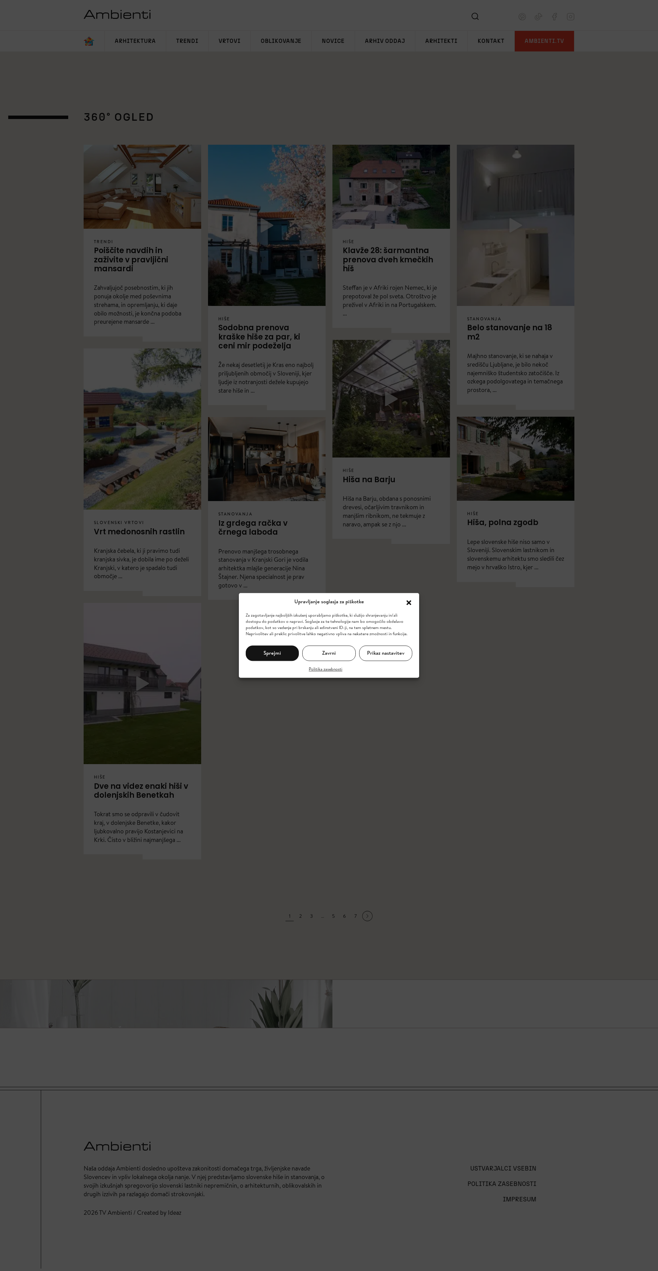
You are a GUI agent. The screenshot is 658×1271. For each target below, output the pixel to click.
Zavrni (329, 652)
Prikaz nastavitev (385, 652)
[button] (408, 601)
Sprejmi (272, 652)
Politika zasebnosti (325, 669)
